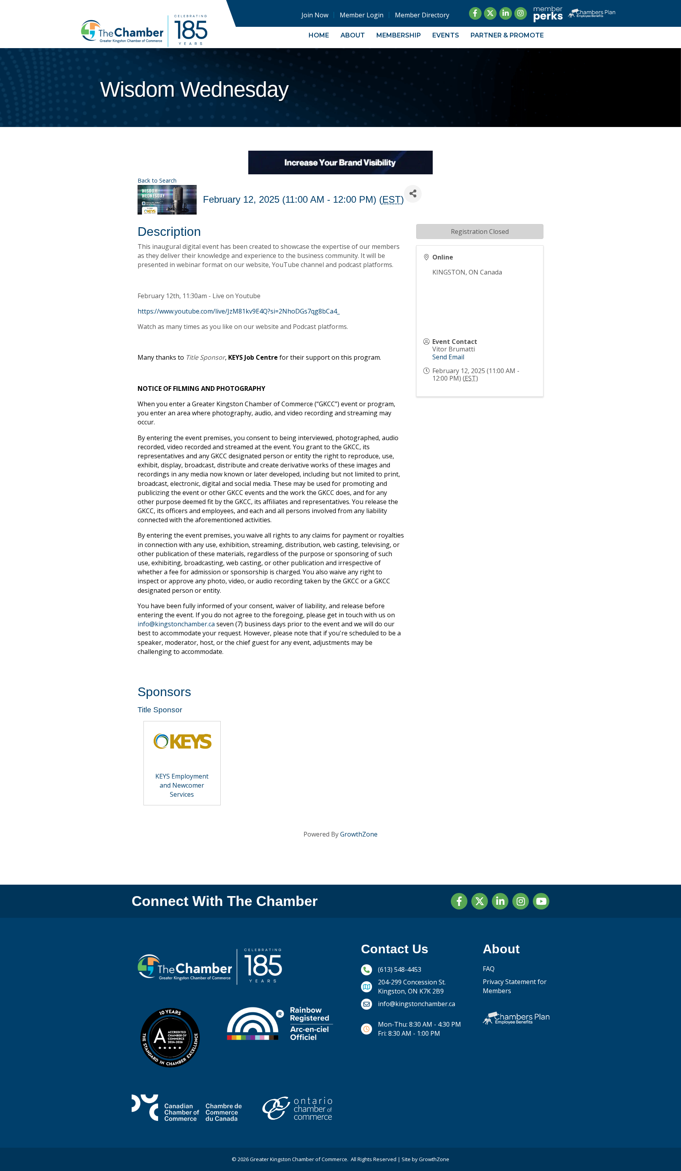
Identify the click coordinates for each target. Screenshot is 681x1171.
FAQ (489, 968)
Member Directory (422, 15)
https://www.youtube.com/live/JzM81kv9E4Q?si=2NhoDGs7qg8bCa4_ (239, 311)
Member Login (361, 15)
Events (445, 35)
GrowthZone (359, 834)
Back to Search (157, 180)
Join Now (314, 15)
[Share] (413, 194)
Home (319, 35)
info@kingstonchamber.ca (176, 624)
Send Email (448, 357)
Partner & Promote (507, 35)
